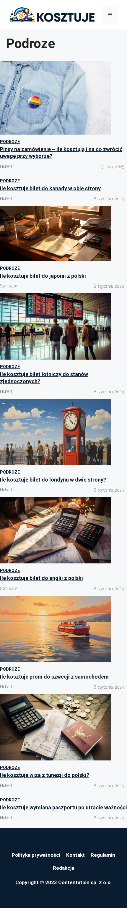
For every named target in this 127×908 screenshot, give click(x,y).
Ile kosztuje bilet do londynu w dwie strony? (53, 480)
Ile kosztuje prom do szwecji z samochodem (54, 677)
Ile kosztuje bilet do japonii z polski (43, 276)
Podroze (10, 141)
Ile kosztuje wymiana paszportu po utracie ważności (63, 807)
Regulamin (103, 855)
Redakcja (63, 868)
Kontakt (75, 855)
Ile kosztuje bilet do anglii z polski (41, 578)
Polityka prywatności (36, 855)
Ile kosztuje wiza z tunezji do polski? (44, 775)
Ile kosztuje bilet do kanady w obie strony (50, 188)
